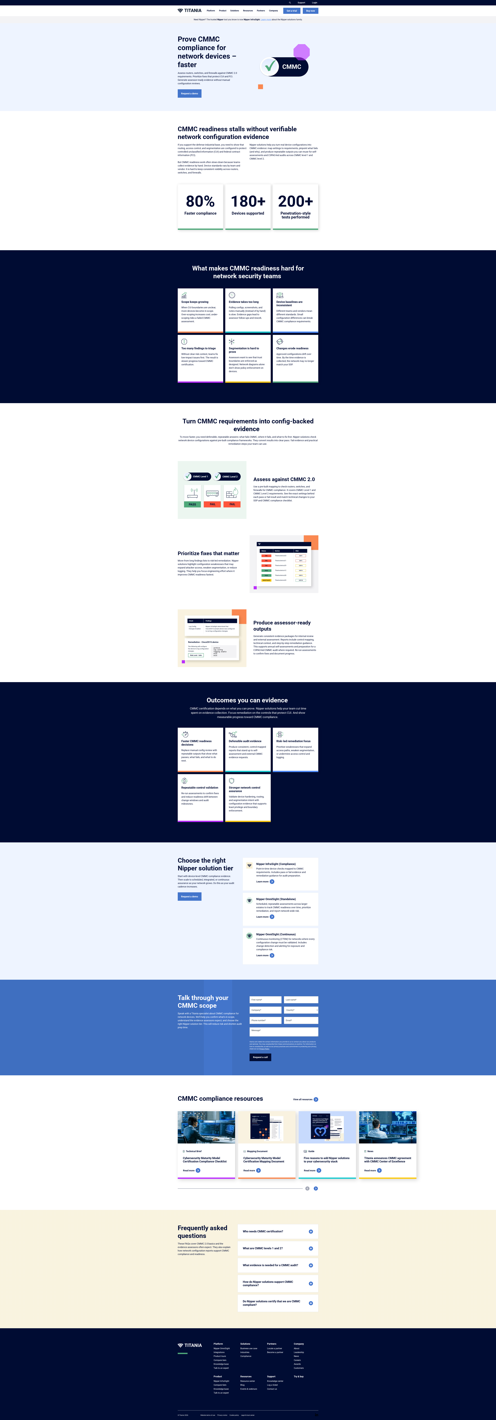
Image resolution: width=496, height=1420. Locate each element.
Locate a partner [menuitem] (274, 1348)
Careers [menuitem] (297, 1360)
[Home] (190, 11)
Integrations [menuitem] (219, 1352)
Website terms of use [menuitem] (207, 1415)
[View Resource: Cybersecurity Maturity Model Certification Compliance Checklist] (206, 1142)
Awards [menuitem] (297, 1364)
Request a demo (189, 93)
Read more (189, 1170)
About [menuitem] (296, 1348)
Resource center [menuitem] (247, 1381)
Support (271, 1376)
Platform (218, 1343)
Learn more (266, 19)
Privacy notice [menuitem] (222, 1415)
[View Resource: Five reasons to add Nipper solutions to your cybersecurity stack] (327, 1142)
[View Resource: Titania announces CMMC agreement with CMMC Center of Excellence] (387, 1142)
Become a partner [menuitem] (275, 1352)
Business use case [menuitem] (248, 1348)
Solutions (245, 1343)
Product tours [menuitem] (220, 1356)
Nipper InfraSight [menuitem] (221, 1381)
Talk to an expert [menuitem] (221, 1368)
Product (218, 1376)
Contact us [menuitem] (272, 1389)
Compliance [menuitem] (245, 1356)
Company (299, 1343)
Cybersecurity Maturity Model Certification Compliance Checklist (205, 1159)
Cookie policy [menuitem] (234, 1415)
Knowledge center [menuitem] (275, 1381)
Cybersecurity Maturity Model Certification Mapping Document (263, 1159)
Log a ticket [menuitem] (272, 1385)
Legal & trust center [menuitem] (247, 1415)
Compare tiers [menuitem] (220, 1360)
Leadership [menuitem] (299, 1352)
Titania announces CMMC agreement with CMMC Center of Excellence (387, 1159)
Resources (245, 1376)
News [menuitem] (296, 1356)
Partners (271, 1343)
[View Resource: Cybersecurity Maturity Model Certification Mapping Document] (267, 1142)
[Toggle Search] (290, 3)
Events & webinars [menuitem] (248, 1389)
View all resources (302, 1099)
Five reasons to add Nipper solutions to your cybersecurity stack (327, 1159)
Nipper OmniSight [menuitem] (222, 1348)
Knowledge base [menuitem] (221, 1364)
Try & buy (299, 1376)
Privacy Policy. (264, 1049)
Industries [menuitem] (244, 1352)
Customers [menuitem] (299, 1368)
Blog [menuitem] (242, 1385)
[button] (316, 1188)
